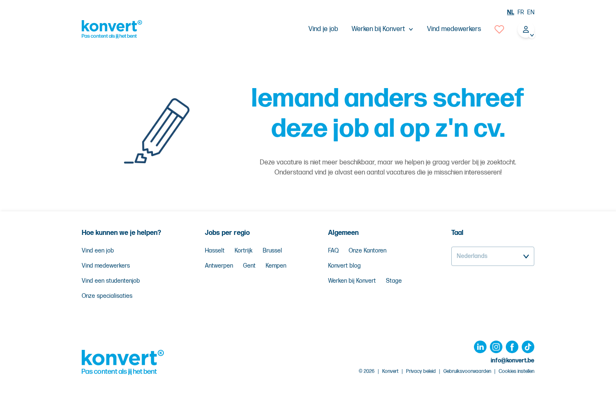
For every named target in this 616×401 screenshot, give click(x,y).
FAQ (333, 250)
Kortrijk (244, 250)
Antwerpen (219, 265)
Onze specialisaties (107, 295)
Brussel (272, 250)
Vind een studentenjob (111, 280)
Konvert (390, 371)
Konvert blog (344, 265)
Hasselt (215, 250)
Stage (394, 280)
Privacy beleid (421, 371)
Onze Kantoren (367, 250)
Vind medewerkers (454, 29)
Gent (249, 265)
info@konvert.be (512, 360)
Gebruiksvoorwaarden (467, 371)
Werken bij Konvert (352, 280)
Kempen (276, 265)
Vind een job (98, 250)
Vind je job (323, 29)
